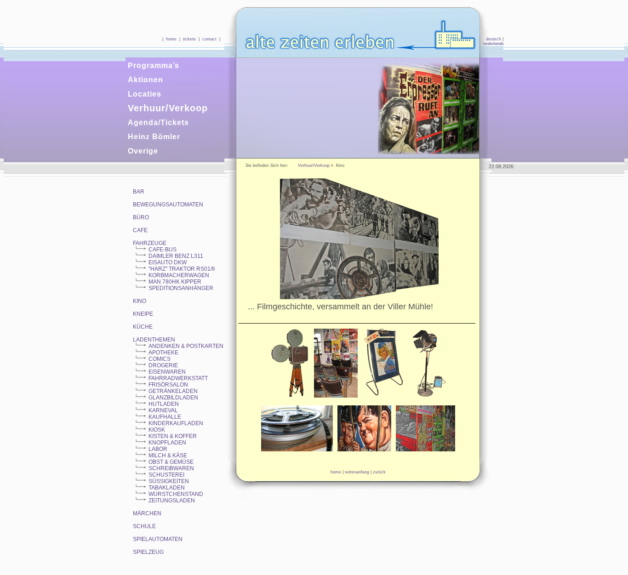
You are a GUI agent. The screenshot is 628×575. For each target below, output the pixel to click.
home (171, 39)
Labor (157, 449)
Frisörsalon (168, 384)
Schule (144, 526)
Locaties (144, 94)
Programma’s (153, 65)
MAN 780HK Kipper (174, 282)
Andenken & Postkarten (185, 346)
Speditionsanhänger (180, 288)
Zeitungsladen (171, 500)
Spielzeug (148, 552)
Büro (141, 217)
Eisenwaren (167, 372)
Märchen (147, 513)
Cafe (140, 230)
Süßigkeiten (168, 481)
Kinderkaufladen (175, 423)
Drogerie (163, 365)
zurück (379, 472)
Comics (159, 359)
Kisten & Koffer (172, 436)
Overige (143, 151)
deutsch (493, 39)
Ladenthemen (154, 339)
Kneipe (143, 314)
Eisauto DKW (167, 262)
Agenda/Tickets (158, 122)
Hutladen (163, 404)
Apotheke (163, 352)
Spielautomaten (158, 539)
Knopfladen (167, 442)
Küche (143, 327)
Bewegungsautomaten (168, 204)
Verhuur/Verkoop (168, 108)
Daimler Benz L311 (175, 256)
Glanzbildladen (173, 397)
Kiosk (156, 430)
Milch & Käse (167, 455)
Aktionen (145, 80)
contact (209, 39)
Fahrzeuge (149, 243)
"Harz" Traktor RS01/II (181, 269)
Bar (138, 191)
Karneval (163, 410)
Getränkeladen (173, 391)
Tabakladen (166, 487)
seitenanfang (357, 472)
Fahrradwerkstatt (178, 378)
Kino (139, 301)
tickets (189, 39)
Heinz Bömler (154, 137)
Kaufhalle (164, 417)
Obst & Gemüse (171, 462)
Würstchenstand (175, 494)
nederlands (493, 43)
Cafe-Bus (162, 249)
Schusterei (166, 475)
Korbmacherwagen (178, 275)
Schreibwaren (171, 468)
